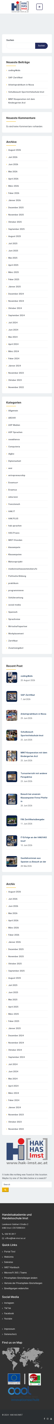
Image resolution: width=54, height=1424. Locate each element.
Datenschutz (10, 1334)
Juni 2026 (13, 164)
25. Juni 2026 (26, 740)
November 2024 (16, 301)
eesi (10, 468)
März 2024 (13, 351)
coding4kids (14, 70)
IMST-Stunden (15, 540)
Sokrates (8, 1262)
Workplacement (16, 633)
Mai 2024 (12, 337)
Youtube (8, 1318)
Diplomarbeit (14, 461)
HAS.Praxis (13, 533)
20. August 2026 (28, 680)
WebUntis (9, 1257)
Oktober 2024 (15, 308)
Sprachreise (14, 619)
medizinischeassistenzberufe (22, 569)
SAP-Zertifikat (15, 77)
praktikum (13, 583)
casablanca (14, 439)
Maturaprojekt (15, 561)
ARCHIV (12, 418)
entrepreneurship (16, 475)
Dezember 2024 (16, 294)
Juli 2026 (12, 157)
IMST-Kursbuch (11, 1267)
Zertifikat (13, 641)
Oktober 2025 (15, 222)
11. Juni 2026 (26, 824)
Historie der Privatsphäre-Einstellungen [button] (23, 1283)
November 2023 (16, 373)
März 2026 (13, 186)
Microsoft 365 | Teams (15, 1272)
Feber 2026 (13, 193)
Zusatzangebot (15, 648)
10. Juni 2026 (26, 845)
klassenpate (14, 547)
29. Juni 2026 (26, 718)
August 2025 (14, 236)
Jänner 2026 (14, 200)
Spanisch (12, 612)
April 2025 (13, 265)
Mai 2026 (12, 171)
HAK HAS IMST (16, 1415)
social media (14, 605)
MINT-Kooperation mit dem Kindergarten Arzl (21, 101)
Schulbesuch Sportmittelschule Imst (26, 92)
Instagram (9, 1303)
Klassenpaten (15, 554)
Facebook (9, 1313)
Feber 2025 (13, 279)
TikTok (7, 1308)
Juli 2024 (12, 322)
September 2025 (16, 229)
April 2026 (13, 179)
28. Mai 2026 (26, 866)
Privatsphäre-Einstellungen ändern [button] (20, 1278)
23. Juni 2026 (26, 781)
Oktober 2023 (15, 380)
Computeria (14, 446)
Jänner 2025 (14, 286)
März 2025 (13, 272)
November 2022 (16, 387)
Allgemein (13, 410)
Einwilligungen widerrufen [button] (16, 1288)
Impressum (9, 1329)
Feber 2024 (13, 358)
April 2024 (13, 344)
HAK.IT (11, 511)
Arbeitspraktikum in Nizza (21, 85)
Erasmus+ (13, 482)
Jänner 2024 (14, 366)
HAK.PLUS (13, 518)
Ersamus (12, 490)
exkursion (13, 497)
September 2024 (16, 315)
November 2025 (16, 215)
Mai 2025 (12, 258)
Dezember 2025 (16, 207)
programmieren (16, 590)
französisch (14, 504)
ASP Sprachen (15, 432)
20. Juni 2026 (26, 806)
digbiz (11, 454)
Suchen (10, 40)
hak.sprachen (15, 525)
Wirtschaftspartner (17, 626)
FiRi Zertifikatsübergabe (32, 819)
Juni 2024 (13, 330)
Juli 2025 (12, 243)
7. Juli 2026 (25, 699)
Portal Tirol (9, 1251)
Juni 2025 (13, 250)
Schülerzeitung (15, 597)
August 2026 (14, 150)
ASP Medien (14, 425)
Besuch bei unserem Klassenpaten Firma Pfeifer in (34, 798)
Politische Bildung (17, 576)
